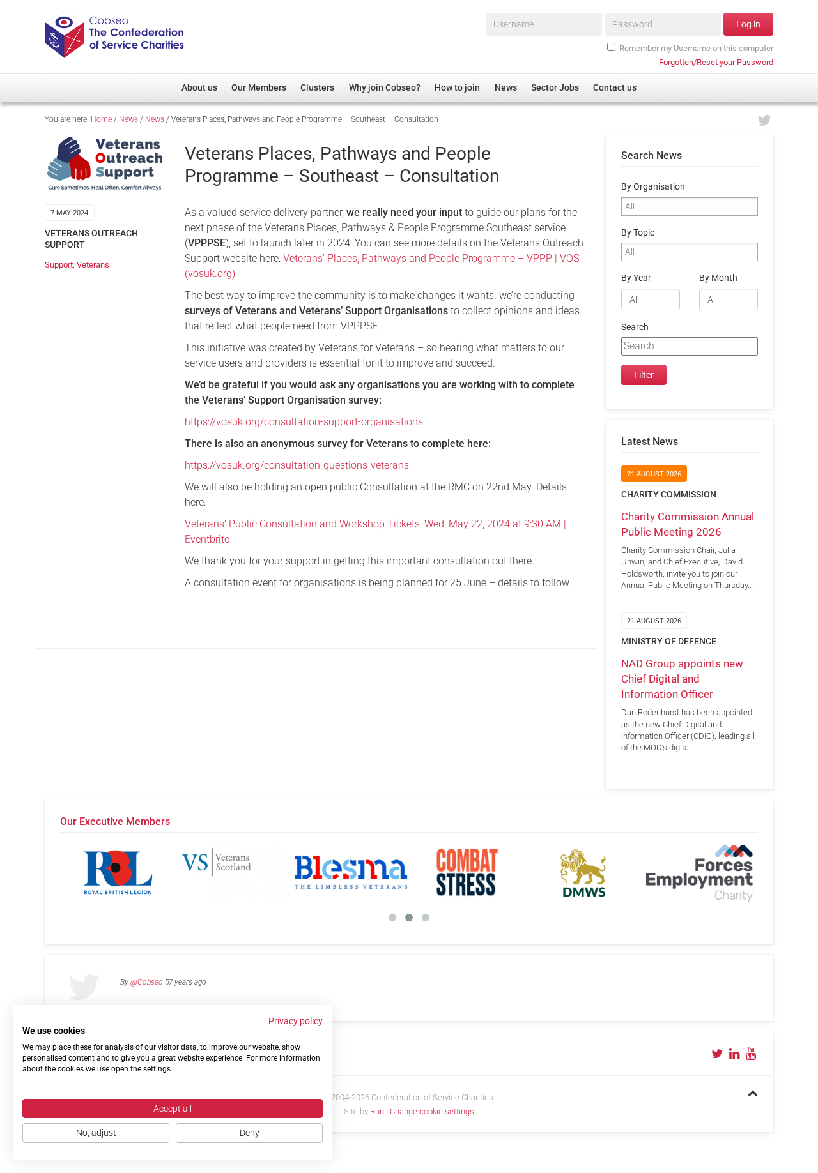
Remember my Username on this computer (696, 48)
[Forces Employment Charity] (700, 872)
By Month (718, 278)
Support (59, 264)
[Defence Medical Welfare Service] (583, 872)
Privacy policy (295, 1021)
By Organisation (653, 186)
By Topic (637, 232)
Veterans (93, 264)
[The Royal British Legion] (118, 872)
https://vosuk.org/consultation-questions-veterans (297, 465)
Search (635, 327)
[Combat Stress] (467, 872)
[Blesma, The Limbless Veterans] (351, 872)
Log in (748, 24)
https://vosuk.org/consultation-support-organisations (304, 422)
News (128, 119)
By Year (636, 278)
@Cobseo (146, 982)
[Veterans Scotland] (234, 872)
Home (101, 119)
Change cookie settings (432, 1111)
